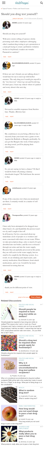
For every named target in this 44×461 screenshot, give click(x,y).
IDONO (14, 23)
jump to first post (23, 297)
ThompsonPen (17, 215)
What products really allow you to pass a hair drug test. (28, 435)
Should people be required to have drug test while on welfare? (27, 312)
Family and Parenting (27, 406)
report (9, 56)
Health (21, 387)
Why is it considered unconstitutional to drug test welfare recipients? (28, 368)
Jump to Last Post (18, 18)
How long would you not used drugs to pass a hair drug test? (28, 412)
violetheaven (17, 188)
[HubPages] (22, 3)
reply (4, 56)
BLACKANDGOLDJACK (20, 63)
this (15, 101)
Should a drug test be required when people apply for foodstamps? (28, 344)
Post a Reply (35, 297)
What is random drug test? (26, 391)
